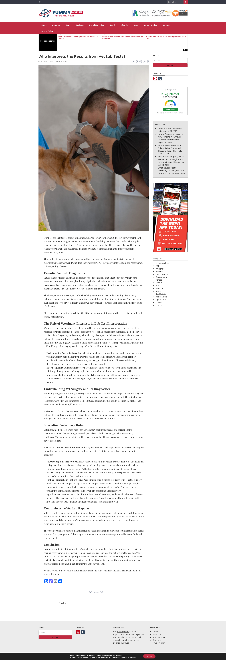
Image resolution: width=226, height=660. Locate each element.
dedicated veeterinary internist (116, 328)
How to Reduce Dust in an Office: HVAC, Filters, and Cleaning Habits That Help (170, 148)
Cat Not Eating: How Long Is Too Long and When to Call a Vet (167, 37)
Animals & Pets (162, 263)
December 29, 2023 (46, 61)
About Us (56, 25)
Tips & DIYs (161, 299)
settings (133, 657)
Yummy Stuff (123, 631)
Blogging (159, 268)
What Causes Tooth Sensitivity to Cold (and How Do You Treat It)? (78, 37)
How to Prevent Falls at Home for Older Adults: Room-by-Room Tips (122, 37)
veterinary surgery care (96, 397)
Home (43, 25)
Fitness (159, 280)
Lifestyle (124, 25)
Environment (161, 277)
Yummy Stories (150, 25)
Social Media (161, 296)
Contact (166, 25)
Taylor (62, 603)
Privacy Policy (47, 31)
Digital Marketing (96, 25)
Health (112, 25)
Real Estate (161, 294)
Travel (158, 302)
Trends (159, 305)
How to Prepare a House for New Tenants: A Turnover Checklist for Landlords (171, 137)
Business (80, 25)
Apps (68, 25)
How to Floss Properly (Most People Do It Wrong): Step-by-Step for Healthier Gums (171, 159)
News (136, 25)
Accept (149, 656)
